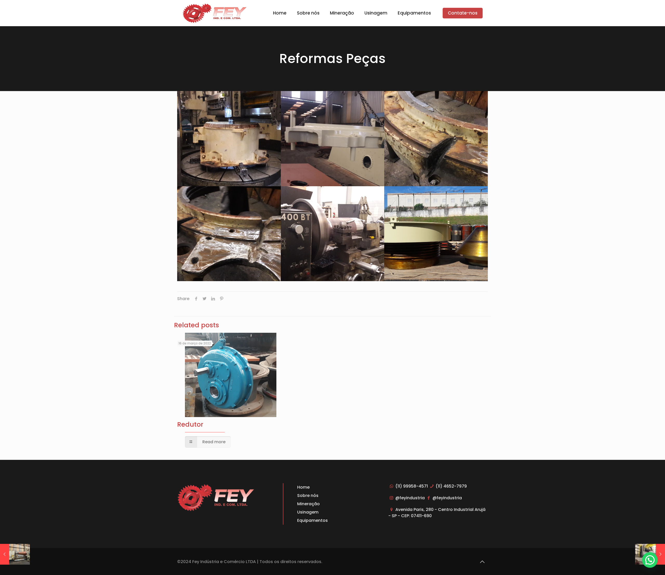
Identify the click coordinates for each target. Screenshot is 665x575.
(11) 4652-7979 (451, 486)
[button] (650, 560)
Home (303, 487)
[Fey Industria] (214, 13)
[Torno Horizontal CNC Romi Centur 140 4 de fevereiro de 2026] (15, 554)
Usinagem (307, 512)
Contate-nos (462, 13)
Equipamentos (312, 520)
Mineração (308, 504)
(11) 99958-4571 (411, 486)
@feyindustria (409, 498)
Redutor (190, 424)
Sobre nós (307, 495)
